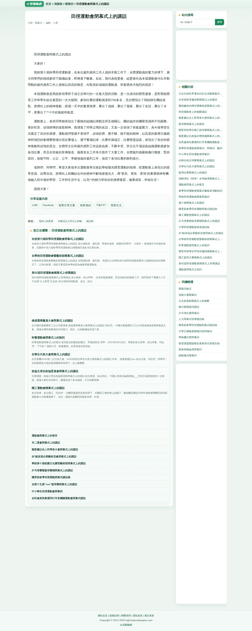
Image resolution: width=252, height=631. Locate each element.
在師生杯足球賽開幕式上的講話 (197, 160)
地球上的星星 (46, 221)
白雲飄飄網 (126, 624)
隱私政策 (137, 615)
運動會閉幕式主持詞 (190, 269)
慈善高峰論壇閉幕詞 (190, 349)
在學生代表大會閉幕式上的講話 (197, 166)
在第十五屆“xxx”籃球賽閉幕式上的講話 (54, 484)
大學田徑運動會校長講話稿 (194, 227)
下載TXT (101, 205)
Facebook (48, 205)
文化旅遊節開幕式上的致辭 (194, 300)
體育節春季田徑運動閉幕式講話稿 (51, 477)
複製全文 (116, 205)
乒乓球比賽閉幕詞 (189, 313)
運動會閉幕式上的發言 (44, 435)
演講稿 (58, 3)
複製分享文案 (67, 205)
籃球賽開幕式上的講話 (191, 123)
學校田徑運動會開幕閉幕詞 (194, 196)
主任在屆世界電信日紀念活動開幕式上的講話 (201, 93)
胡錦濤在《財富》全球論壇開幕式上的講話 (201, 178)
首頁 (48, 3)
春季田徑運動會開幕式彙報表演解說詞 (200, 190)
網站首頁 (102, 615)
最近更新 (149, 615)
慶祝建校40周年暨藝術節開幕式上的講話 (201, 105)
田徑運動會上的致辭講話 (193, 111)
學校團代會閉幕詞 (189, 337)
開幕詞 (69, 3)
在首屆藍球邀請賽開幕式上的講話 (198, 99)
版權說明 (114, 615)
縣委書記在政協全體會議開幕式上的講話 (201, 136)
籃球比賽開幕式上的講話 (193, 172)
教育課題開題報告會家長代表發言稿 (199, 343)
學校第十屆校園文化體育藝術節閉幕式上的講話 (59, 463)
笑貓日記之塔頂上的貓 (70, 221)
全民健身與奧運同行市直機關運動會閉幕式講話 (59, 498)
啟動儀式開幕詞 (188, 355)
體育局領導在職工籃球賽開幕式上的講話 (201, 129)
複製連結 (85, 205)
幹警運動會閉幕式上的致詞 (194, 245)
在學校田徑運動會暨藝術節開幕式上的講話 (201, 239)
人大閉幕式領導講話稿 (191, 319)
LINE (35, 205)
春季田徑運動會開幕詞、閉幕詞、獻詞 (200, 148)
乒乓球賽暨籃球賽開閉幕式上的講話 (52, 470)
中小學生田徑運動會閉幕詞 (47, 491)
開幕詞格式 (185, 288)
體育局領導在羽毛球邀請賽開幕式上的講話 (201, 251)
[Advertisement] (99, 39)
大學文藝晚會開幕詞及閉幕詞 (195, 331)
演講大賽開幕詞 (188, 294)
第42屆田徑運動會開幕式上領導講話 (199, 263)
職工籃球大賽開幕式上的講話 (195, 257)
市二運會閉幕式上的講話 (46, 442)
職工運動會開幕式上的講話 (194, 214)
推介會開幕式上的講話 (191, 202)
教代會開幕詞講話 (189, 306)
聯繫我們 (126, 615)
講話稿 (89, 221)
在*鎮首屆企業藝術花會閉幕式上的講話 (54, 456)
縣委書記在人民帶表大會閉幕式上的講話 (55, 449)
